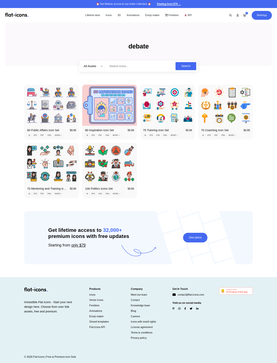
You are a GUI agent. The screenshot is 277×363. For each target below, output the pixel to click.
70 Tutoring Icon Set (156, 130)
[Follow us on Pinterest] (173, 308)
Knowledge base (140, 305)
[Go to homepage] (16, 15)
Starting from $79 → (169, 4)
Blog (133, 311)
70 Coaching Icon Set (215, 130)
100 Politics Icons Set (99, 188)
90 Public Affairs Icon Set (43, 130)
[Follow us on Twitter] (191, 308)
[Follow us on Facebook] (185, 308)
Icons (109, 15)
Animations (133, 15)
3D (119, 15)
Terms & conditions (141, 332)
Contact (135, 300)
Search (185, 66)
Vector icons (96, 300)
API (189, 15)
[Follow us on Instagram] (179, 308)
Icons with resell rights (143, 321)
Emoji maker (152, 15)
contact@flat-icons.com (191, 294)
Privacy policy (139, 338)
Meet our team (139, 294)
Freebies (173, 15)
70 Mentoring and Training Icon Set (49, 188)
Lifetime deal (92, 15)
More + (58, 135)
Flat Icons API (97, 327)
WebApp (262, 15)
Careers (135, 316)
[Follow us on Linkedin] (197, 308)
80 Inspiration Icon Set (99, 130)
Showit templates (99, 321)
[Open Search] (230, 15)
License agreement (142, 327)
